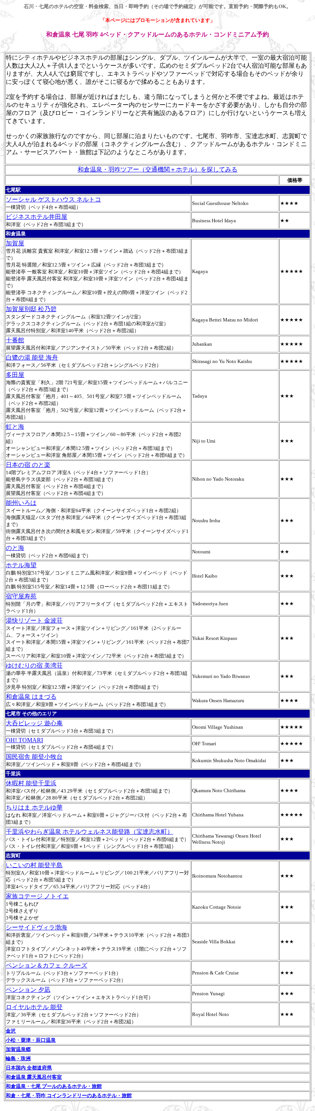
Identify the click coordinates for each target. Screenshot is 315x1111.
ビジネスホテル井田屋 (36, 216)
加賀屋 (15, 243)
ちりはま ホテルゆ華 (34, 807)
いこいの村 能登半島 (34, 865)
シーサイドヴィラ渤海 (36, 927)
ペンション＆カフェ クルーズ (46, 965)
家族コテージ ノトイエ (37, 896)
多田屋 (15, 374)
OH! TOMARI (24, 740)
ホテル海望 (21, 565)
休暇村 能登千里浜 (31, 783)
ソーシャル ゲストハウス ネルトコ (53, 199)
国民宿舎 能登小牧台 (34, 756)
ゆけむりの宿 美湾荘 (34, 665)
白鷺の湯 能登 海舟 (32, 357)
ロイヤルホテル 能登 (34, 1007)
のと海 (15, 548)
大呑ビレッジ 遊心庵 (34, 723)
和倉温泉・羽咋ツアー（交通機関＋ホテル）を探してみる (157, 169)
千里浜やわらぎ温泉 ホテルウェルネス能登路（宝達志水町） (89, 831)
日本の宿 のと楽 (28, 464)
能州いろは (21, 503)
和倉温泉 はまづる (31, 696)
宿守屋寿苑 (21, 596)
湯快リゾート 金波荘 (34, 620)
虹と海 (15, 426)
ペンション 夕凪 (28, 989)
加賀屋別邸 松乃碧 (31, 309)
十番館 (15, 340)
